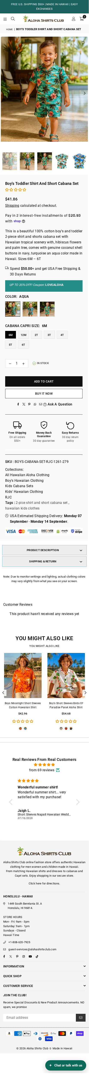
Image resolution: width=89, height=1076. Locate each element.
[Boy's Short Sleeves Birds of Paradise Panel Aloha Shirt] (66, 675)
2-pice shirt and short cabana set (42, 503)
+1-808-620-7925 (19, 942)
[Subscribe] (81, 1018)
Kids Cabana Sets (19, 486)
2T (36, 335)
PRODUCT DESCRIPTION (43, 550)
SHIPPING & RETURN (42, 561)
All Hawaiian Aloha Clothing (27, 475)
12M (23, 335)
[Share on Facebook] (18, 404)
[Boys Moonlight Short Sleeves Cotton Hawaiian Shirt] (22, 675)
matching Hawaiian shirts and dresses (37, 871)
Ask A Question (59, 404)
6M (11, 335)
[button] (82, 19)
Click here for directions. (44, 883)
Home (9, 29)
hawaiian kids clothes (22, 508)
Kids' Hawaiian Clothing (24, 492)
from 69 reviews (42, 770)
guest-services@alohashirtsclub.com (32, 949)
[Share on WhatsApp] (35, 404)
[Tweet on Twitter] (24, 404)
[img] (44, 765)
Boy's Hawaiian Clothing (24, 481)
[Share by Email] (40, 404)
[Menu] (5, 19)
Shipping (12, 205)
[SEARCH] (13, 19)
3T (49, 335)
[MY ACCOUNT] (73, 19)
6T (23, 344)
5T (10, 344)
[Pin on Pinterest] (29, 404)
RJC (8, 497)
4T (62, 335)
